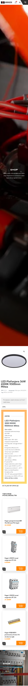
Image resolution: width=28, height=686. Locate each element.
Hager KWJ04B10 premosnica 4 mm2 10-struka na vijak (12, 635)
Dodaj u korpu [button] (21, 531)
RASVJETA (23, 390)
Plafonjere (17, 390)
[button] (24, 351)
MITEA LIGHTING (8, 392)
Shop (6, 664)
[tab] (14, 407)
